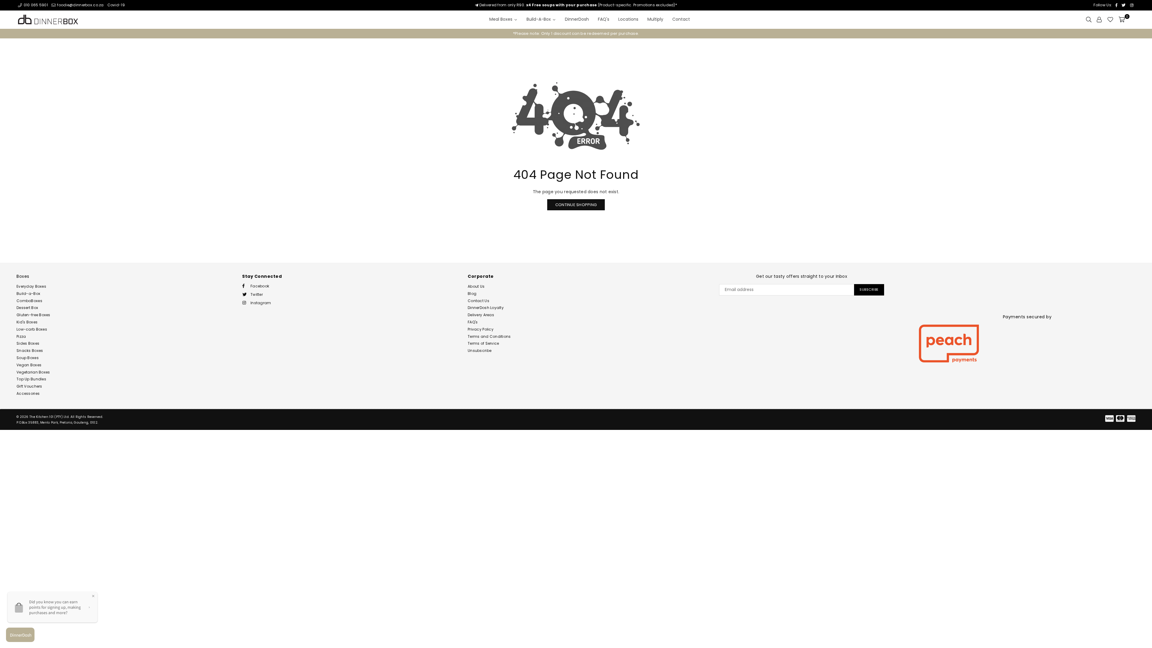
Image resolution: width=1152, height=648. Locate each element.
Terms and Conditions (489, 336)
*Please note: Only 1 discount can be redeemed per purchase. (576, 33)
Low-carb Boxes (31, 329)
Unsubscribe (479, 350)
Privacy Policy (481, 329)
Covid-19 (116, 5)
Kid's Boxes (27, 322)
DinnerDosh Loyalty (486, 307)
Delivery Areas (481, 314)
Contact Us (478, 300)
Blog (472, 293)
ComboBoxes (29, 300)
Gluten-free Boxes (33, 314)
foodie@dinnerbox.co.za (80, 5)
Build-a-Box (28, 293)
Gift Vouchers (29, 386)
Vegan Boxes (28, 365)
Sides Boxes (27, 343)
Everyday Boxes (31, 286)
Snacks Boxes (29, 350)
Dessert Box (27, 307)
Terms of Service (483, 343)
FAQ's (473, 322)
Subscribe (869, 289)
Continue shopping (576, 205)
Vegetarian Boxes (33, 372)
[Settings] (1099, 19)
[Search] (1088, 19)
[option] (576, 33)
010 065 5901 (35, 5)
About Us (476, 286)
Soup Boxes (27, 357)
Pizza (21, 336)
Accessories (28, 393)
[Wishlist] (1110, 19)
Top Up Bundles (31, 379)
